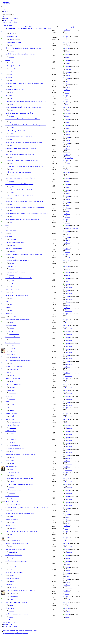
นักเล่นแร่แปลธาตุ (9, 460)
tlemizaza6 (11, 286)
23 (7, 25)
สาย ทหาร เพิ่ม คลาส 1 (11, 71)
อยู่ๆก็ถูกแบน (8, 95)
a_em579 (11, 340)
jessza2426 (11, 280)
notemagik (11, 275)
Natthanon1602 (68, 287)
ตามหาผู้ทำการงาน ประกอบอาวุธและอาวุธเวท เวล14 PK (19, 484)
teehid (10, 98)
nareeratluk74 (12, 68)
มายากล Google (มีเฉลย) (11, 442)
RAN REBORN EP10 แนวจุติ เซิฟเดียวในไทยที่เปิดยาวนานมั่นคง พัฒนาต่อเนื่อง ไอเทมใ (26, 507)
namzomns (11, 475)
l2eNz (10, 534)
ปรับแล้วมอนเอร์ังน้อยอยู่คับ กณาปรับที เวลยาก (16, 295)
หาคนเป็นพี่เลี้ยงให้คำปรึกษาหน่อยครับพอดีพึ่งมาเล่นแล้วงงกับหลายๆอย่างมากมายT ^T (26, 101)
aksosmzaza (12, 493)
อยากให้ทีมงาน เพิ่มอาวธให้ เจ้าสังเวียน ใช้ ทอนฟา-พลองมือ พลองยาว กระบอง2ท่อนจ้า (26, 213)
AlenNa (11, 39)
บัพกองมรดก (8, 236)
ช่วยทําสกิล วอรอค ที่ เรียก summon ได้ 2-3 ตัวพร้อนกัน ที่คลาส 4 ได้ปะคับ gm (24, 166)
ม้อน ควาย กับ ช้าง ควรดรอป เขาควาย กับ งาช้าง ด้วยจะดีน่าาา (20, 178)
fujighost (11, 104)
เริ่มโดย (30, 26)
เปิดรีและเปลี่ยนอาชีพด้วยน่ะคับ (13, 289)
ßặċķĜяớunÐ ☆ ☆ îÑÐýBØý (72, 228)
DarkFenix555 (12, 393)
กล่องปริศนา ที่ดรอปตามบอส (12, 283)
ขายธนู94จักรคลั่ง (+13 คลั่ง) (12, 425)
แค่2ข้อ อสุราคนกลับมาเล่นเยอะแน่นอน (15, 89)
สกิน (6, 301)
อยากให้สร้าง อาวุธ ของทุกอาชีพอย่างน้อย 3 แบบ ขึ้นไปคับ (19, 113)
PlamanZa (67, 152)
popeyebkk (11, 457)
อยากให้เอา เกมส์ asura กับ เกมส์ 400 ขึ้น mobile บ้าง (17, 614)
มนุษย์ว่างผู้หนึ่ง (69, 158)
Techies (67, 169)
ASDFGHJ (67, 523)
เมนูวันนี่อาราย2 (9, 331)
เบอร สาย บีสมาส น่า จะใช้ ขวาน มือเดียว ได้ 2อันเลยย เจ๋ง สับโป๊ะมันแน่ (22, 119)
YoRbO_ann (12, 399)
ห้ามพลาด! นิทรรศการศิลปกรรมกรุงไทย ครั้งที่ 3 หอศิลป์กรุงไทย (21, 531)
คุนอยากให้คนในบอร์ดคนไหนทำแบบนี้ (15, 549)
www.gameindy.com (5, 16)
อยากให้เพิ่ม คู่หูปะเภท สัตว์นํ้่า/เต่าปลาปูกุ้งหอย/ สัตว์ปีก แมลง (20, 54)
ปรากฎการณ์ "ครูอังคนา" (11, 348)
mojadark (67, 594)
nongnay (11, 563)
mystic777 (11, 51)
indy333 (11, 322)
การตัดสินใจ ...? (9, 537)
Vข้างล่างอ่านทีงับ (9, 390)
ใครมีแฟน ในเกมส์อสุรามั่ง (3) (12, 343)
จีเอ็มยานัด (67, 240)
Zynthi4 (11, 469)
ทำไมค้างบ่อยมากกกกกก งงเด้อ (13, 42)
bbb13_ (11, 80)
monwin (67, 205)
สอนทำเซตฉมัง (9, 584)
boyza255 (11, 581)
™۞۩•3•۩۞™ (13, 552)
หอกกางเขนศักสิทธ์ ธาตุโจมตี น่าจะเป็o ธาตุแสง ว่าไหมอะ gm (20, 148)
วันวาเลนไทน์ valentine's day (12, 472)
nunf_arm (11, 498)
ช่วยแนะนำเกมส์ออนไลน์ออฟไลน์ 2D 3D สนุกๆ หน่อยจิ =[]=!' (20, 590)
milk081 (11, 381)
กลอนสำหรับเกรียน (10, 525)
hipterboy (11, 617)
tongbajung (11, 375)
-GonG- (67, 281)
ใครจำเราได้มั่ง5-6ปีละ (10, 266)
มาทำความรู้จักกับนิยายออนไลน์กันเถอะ (15, 66)
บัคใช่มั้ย (7, 60)
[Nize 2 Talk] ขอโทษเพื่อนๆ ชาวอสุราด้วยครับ (16, 543)
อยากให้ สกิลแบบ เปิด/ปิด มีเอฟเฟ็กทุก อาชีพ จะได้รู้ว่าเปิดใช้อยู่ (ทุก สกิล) (23, 107)
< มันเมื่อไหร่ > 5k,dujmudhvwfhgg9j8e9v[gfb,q (16, 561)
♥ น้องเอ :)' (12, 351)
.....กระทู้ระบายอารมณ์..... (11, 36)
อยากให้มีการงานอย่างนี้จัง (12, 496)
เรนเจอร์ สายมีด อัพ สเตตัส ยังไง (13, 384)
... (6, 25)
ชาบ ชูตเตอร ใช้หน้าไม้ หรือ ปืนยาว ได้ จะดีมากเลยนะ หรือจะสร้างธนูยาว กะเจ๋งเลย (25, 125)
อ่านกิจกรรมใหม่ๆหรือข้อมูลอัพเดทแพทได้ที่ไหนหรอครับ (19, 478)
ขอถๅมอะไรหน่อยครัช (11, 413)
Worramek (11, 481)
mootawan (11, 257)
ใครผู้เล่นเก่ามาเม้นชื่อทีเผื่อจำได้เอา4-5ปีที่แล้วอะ (17, 260)
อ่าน (59, 26)
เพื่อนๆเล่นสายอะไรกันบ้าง (11, 519)
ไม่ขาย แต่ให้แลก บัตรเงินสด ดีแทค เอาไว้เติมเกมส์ (17, 319)
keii (66, 33)
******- (7, 401)
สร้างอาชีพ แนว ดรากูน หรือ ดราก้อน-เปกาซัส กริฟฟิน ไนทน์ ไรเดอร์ (22, 160)
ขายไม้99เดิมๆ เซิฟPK (10, 431)
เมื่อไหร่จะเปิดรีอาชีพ (10, 608)
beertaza (11, 516)
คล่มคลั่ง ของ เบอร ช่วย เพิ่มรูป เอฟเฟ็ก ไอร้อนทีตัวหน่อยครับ (20, 154)
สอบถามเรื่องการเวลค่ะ (11, 466)
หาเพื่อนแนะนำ (9, 372)
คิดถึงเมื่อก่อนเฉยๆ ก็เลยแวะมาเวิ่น (13, 248)
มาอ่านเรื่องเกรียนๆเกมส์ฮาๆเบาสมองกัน (15, 272)
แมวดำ (11, 45)
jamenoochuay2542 (13, 369)
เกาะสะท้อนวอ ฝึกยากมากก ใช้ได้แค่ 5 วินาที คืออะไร (18, 278)
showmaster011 (12, 245)
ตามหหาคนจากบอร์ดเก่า (11, 596)
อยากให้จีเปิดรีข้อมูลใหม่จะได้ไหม (13, 555)
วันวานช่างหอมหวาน (14, 422)
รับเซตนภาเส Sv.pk (10, 437)
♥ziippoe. (67, 39)
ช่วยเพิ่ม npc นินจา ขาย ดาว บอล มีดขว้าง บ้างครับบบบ (18, 172)
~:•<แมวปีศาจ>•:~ (69, 257)
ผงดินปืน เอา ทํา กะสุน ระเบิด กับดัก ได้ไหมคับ (16, 130)
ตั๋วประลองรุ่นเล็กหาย (10, 230)
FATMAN (67, 252)
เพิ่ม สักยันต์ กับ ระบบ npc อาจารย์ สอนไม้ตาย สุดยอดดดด (19, 184)
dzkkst (10, 510)
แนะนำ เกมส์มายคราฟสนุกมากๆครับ (14, 448)
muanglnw (11, 528)
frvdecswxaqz (12, 239)
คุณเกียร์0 (11, 410)
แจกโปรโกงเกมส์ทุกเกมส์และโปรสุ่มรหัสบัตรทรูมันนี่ (18, 360)
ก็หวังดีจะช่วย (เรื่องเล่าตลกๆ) (12, 578)
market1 (11, 363)
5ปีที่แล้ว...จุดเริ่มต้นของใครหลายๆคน (14, 501)
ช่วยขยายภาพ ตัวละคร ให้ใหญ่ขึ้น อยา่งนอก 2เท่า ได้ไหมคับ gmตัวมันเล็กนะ (24, 83)
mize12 (11, 605)
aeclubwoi (67, 564)
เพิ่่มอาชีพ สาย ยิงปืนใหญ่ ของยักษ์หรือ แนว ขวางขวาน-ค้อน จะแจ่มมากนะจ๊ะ (24, 201)
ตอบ (56, 26)
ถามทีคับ (7, 407)
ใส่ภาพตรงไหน (9, 77)
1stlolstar (11, 575)
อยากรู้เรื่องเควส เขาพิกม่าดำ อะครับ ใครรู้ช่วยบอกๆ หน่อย (19, 513)
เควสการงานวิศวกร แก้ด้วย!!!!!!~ (13, 366)
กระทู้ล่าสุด (72, 26)
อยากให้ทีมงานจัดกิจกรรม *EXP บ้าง (14, 490)
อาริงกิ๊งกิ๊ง (67, 599)
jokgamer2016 (12, 587)
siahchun (11, 92)
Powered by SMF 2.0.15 (9, 630)
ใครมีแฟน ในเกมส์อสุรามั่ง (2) (12, 337)
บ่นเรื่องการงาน (9, 396)
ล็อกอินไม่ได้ (8, 313)
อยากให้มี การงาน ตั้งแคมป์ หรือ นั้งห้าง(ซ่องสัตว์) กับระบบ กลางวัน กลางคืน (24, 142)
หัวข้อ (26, 26)
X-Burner (11, 487)
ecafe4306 (11, 62)
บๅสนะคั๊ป (11, 404)
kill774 (11, 451)
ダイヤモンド (12, 316)
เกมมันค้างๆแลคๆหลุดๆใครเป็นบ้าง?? (14, 242)
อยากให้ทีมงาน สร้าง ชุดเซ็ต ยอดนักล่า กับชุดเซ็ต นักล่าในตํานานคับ (22, 219)
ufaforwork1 (12, 522)
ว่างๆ (66, 234)
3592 (18, 39)
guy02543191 (12, 428)
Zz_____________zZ (14, 334)
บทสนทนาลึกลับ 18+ (10, 354)
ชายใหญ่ (67, 45)
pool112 (11, 233)
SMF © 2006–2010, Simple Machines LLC (26, 630)
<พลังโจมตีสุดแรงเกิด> (15, 357)
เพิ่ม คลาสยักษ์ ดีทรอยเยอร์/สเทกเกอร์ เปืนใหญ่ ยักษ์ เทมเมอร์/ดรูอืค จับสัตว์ (23, 48)
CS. (66, 422)
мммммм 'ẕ (12, 251)
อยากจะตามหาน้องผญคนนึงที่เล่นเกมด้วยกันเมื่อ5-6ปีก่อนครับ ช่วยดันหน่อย (23, 254)
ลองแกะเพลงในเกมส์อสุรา (11, 566)
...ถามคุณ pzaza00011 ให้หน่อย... (13, 378)
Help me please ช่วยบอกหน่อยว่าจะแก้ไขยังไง (16, 602)
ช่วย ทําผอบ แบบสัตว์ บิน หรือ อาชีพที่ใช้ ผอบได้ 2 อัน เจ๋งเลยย (20, 195)
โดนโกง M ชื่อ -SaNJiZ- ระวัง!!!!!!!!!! (14, 572)
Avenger (7, 225)
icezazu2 (11, 298)
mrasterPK (11, 328)
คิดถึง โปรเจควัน (9, 419)
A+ (10, 227)
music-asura (12, 569)
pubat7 (11, 304)
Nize (10, 33)
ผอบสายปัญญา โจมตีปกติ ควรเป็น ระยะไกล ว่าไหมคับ (18, 136)
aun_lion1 (11, 292)
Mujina (11, 599)
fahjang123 (11, 558)
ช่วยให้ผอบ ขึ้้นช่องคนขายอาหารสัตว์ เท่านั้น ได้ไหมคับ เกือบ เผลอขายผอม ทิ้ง (24, 207)
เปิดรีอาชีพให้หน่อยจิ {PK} (11, 325)
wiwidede (11, 463)
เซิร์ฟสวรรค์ (8, 307)
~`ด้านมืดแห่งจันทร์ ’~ (14, 504)
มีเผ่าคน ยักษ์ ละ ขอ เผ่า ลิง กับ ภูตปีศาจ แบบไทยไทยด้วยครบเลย (21, 190)
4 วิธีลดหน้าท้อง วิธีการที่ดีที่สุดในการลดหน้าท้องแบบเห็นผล (20, 454)
